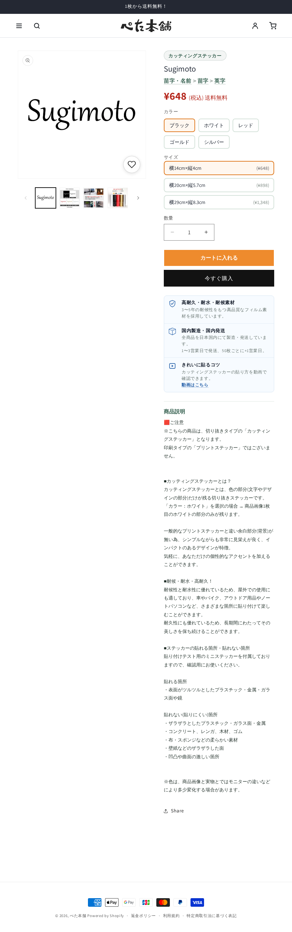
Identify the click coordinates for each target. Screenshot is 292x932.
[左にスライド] (25, 198)
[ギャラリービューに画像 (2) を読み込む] (69, 198)
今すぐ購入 (219, 278)
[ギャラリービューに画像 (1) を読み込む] (45, 198)
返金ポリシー (143, 915)
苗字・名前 (178, 80)
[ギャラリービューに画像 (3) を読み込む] (93, 198)
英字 (219, 80)
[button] (19, 25)
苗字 (203, 80)
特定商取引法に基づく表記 (211, 915)
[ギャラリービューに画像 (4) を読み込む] (118, 198)
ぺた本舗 (78, 915)
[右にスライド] (138, 198)
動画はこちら (195, 384)
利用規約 (171, 915)
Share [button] (177, 810)
